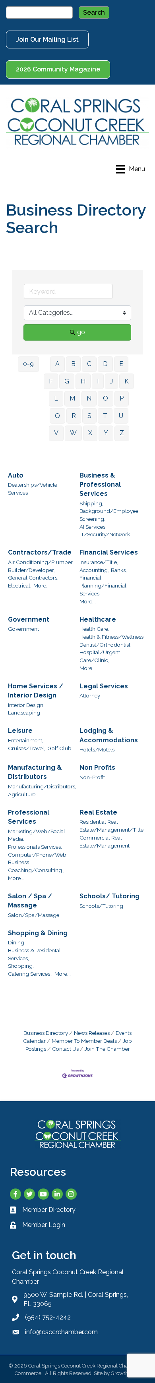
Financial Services (108, 552)
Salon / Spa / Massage (30, 900)
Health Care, (94, 629)
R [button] (74, 416)
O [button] (105, 398)
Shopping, (21, 966)
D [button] (105, 364)
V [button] (56, 433)
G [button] (66, 381)
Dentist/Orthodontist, (105, 644)
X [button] (90, 433)
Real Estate (98, 812)
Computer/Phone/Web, (38, 854)
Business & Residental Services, (34, 954)
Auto (15, 475)
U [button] (121, 416)
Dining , (17, 942)
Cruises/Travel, (26, 748)
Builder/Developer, (31, 570)
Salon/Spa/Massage (33, 915)
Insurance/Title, (98, 562)
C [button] (89, 364)
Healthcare (97, 619)
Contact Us (65, 1049)
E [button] (121, 364)
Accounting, (94, 570)
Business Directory (45, 1033)
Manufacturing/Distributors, (42, 786)
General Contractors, (33, 577)
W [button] (73, 433)
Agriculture (21, 794)
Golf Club (59, 748)
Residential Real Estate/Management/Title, (112, 826)
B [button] (73, 364)
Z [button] (122, 433)
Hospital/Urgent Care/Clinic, (99, 656)
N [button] (89, 398)
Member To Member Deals (84, 1041)
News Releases (92, 1033)
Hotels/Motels (96, 749)
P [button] (122, 398)
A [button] (57, 364)
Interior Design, (26, 705)
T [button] (105, 416)
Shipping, (91, 503)
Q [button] (57, 416)
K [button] (126, 381)
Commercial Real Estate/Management (104, 841)
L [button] (56, 398)
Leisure (20, 730)
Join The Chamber (107, 1049)
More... (41, 585)
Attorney (89, 695)
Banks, (119, 570)
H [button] (83, 381)
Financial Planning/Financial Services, (102, 585)
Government (28, 619)
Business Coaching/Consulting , (36, 866)
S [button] (89, 416)
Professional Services (28, 817)
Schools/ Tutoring (109, 896)
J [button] (111, 381)
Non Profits (97, 767)
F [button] (51, 381)
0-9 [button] (28, 364)
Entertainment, (25, 740)
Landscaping (24, 712)
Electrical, (19, 585)
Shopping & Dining (38, 933)
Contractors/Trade (40, 552)
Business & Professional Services (100, 484)
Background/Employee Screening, (108, 515)
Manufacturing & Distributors (35, 772)
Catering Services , (30, 974)
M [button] (72, 398)
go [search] (81, 332)
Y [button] (106, 433)
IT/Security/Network (104, 534)
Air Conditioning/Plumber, (41, 562)
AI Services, (93, 527)
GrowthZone (126, 1373)
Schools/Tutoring (101, 906)
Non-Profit (92, 777)
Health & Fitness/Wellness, (112, 637)
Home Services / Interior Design (35, 690)
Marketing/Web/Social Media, (36, 835)
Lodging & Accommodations (108, 735)
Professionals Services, (35, 847)
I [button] (98, 381)
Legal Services (103, 686)
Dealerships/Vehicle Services (32, 489)
